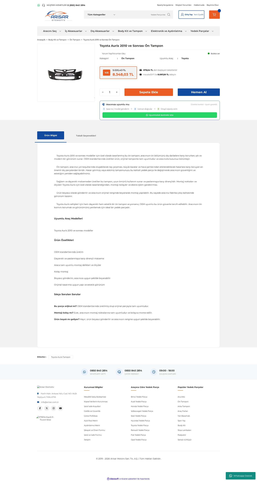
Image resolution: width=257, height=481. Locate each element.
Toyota (185, 58)
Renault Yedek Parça (140, 430)
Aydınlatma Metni (92, 425)
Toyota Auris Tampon (60, 357)
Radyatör (182, 435)
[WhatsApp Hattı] (38, 5)
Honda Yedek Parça (139, 406)
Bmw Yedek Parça (139, 397)
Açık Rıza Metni (91, 420)
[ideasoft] (113, 478)
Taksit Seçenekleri (86, 135)
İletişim (87, 440)
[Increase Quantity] (117, 92)
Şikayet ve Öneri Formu (94, 430)
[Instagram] (53, 408)
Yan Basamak (184, 416)
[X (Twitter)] (46, 408)
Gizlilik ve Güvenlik (92, 411)
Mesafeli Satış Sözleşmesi (95, 397)
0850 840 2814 (133, 370)
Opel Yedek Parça (138, 440)
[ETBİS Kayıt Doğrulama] (45, 425)
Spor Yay (181, 420)
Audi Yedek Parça (138, 401)
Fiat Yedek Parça (138, 435)
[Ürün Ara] (169, 14)
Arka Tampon (184, 406)
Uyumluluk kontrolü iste (161, 115)
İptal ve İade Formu (93, 435)
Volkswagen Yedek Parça (142, 411)
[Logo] (45, 387)
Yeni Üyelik (198, 14)
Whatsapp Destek (243, 475)
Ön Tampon (127, 58)
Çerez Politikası (91, 416)
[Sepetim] (214, 14)
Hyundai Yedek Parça (140, 420)
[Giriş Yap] (182, 14)
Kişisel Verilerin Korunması (96, 401)
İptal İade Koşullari (92, 406)
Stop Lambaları (184, 430)
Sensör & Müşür (185, 440)
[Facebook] (40, 408)
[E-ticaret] (128, 479)
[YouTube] (60, 408)
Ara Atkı (181, 397)
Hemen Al (199, 92)
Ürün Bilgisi (50, 135)
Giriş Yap (189, 14)
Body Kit (181, 425)
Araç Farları (183, 411)
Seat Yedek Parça (138, 416)
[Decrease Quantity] (103, 92)
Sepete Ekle (148, 92)
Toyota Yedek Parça (139, 425)
